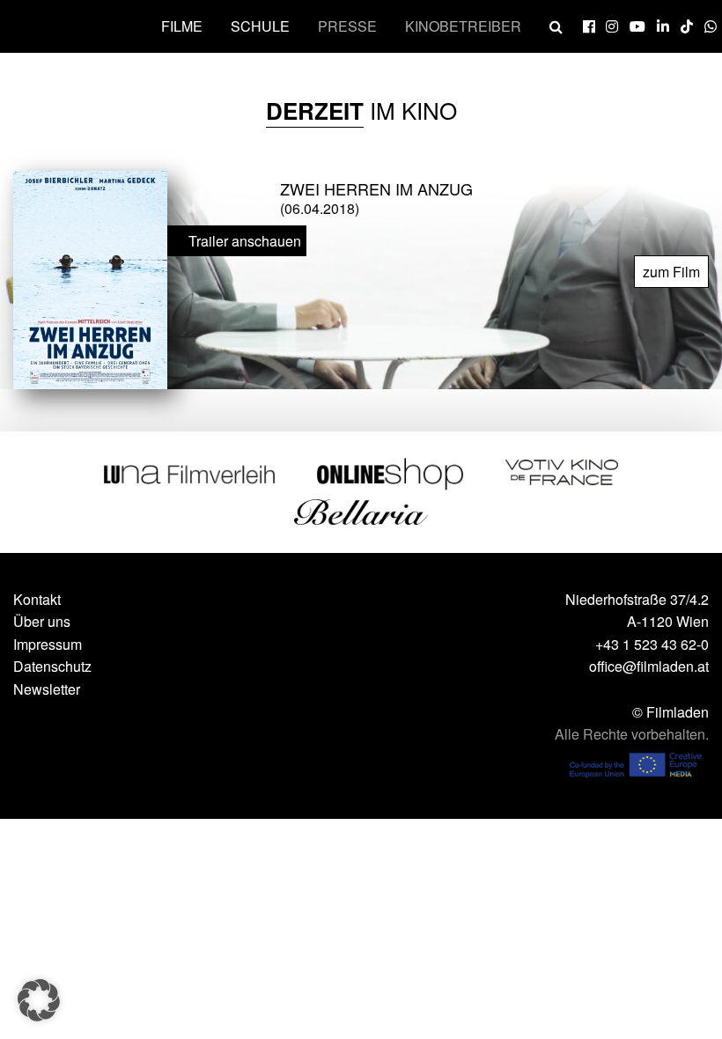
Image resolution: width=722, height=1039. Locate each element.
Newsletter (46, 689)
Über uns (41, 621)
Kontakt (37, 599)
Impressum (47, 644)
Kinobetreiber (463, 26)
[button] (38, 1000)
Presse (347, 26)
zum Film (671, 272)
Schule (260, 26)
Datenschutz (52, 666)
